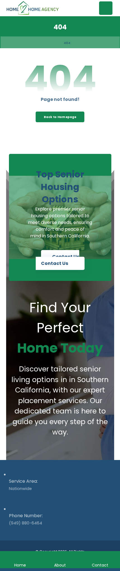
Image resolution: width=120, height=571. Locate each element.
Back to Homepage (60, 117)
